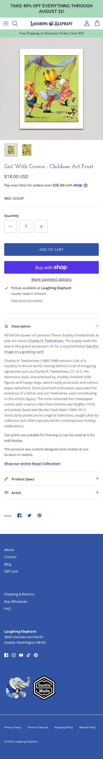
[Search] (17, 18)
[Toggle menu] (6, 18)
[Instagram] (14, 650)
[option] (51, 83)
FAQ (7, 603)
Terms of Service (37, 722)
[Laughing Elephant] (51, 18)
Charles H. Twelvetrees (45, 335)
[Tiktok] (28, 650)
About (9, 544)
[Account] (85, 18)
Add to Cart (51, 244)
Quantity (11, 210)
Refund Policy (87, 722)
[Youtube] (21, 650)
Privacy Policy (12, 722)
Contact (10, 551)
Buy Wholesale (15, 596)
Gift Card (11, 566)
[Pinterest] (36, 650)
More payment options (51, 274)
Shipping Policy (63, 722)
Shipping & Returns (19, 589)
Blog (7, 559)
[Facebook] (6, 650)
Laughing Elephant (26, 736)
